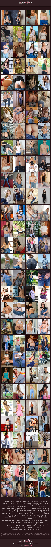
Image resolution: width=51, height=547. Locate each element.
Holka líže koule (31, 506)
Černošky (30, 519)
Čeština (41, 5)
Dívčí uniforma (22, 512)
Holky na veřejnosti (8, 520)
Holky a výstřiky (23, 517)
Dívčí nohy (35, 525)
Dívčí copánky (45, 513)
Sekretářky (20, 513)
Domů (9, 5)
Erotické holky (25, 501)
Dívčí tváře (9, 525)
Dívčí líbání (5, 517)
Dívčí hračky (46, 520)
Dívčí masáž (27, 529)
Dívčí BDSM (6, 513)
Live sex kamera (33, 5)
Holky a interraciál (43, 510)
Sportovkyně (7, 518)
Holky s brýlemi (24, 515)
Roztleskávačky (41, 512)
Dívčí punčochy (44, 517)
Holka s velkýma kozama (18, 519)
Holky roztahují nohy (22, 505)
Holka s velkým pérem (33, 524)
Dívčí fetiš (15, 510)
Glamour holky (35, 503)
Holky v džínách (32, 512)
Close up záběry (44, 503)
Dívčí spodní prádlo (41, 506)
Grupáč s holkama (36, 505)
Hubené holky (15, 501)
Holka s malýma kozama (11, 524)
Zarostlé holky (7, 501)
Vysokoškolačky (21, 506)
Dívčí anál (45, 505)
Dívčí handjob (43, 501)
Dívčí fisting (44, 524)
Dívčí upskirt (38, 520)
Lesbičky (8, 515)
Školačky (6, 503)
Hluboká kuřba (15, 515)
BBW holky (11, 522)
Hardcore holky (31, 510)
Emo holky (35, 529)
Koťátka (26, 508)
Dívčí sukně (24, 527)
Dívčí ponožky (43, 515)
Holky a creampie (34, 501)
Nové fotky (25, 5)
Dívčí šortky (23, 524)
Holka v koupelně (35, 508)
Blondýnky (18, 522)
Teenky (14, 512)
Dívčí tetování (13, 517)
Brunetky (41, 525)
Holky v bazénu (38, 518)
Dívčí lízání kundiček (28, 522)
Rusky (29, 503)
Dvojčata (18, 520)
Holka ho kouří (34, 515)
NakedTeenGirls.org (28, 545)
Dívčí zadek (14, 513)
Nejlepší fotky (16, 5)
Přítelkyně (8, 512)
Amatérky (37, 513)
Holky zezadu (29, 513)
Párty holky (39, 527)
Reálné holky (16, 525)
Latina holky (31, 527)
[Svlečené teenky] (25, 2)
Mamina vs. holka (32, 517)
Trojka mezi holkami (27, 520)
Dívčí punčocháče (38, 522)
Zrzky (44, 519)
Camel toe (22, 503)
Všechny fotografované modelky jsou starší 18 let (22, 543)
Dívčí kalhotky (13, 505)
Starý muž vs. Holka (14, 503)
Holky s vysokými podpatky (17, 529)
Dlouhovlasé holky (14, 527)
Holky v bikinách (9, 506)
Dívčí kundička (6, 510)
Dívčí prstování (26, 525)
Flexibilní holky (46, 508)
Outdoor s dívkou (19, 508)
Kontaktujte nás (35, 543)
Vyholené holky (23, 510)
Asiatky (6, 505)
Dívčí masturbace (8, 508)
